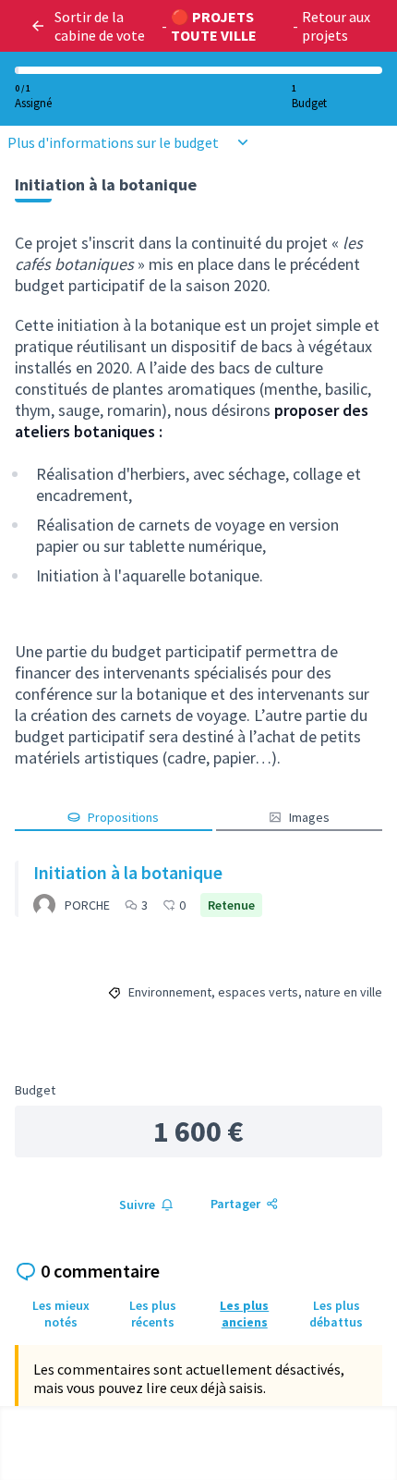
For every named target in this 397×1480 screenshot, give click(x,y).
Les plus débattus (336, 1313)
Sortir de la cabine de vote (99, 25)
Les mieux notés (61, 1313)
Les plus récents (152, 1313)
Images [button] (309, 817)
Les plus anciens (244, 1313)
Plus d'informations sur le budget (113, 142)
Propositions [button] (123, 817)
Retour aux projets (336, 25)
